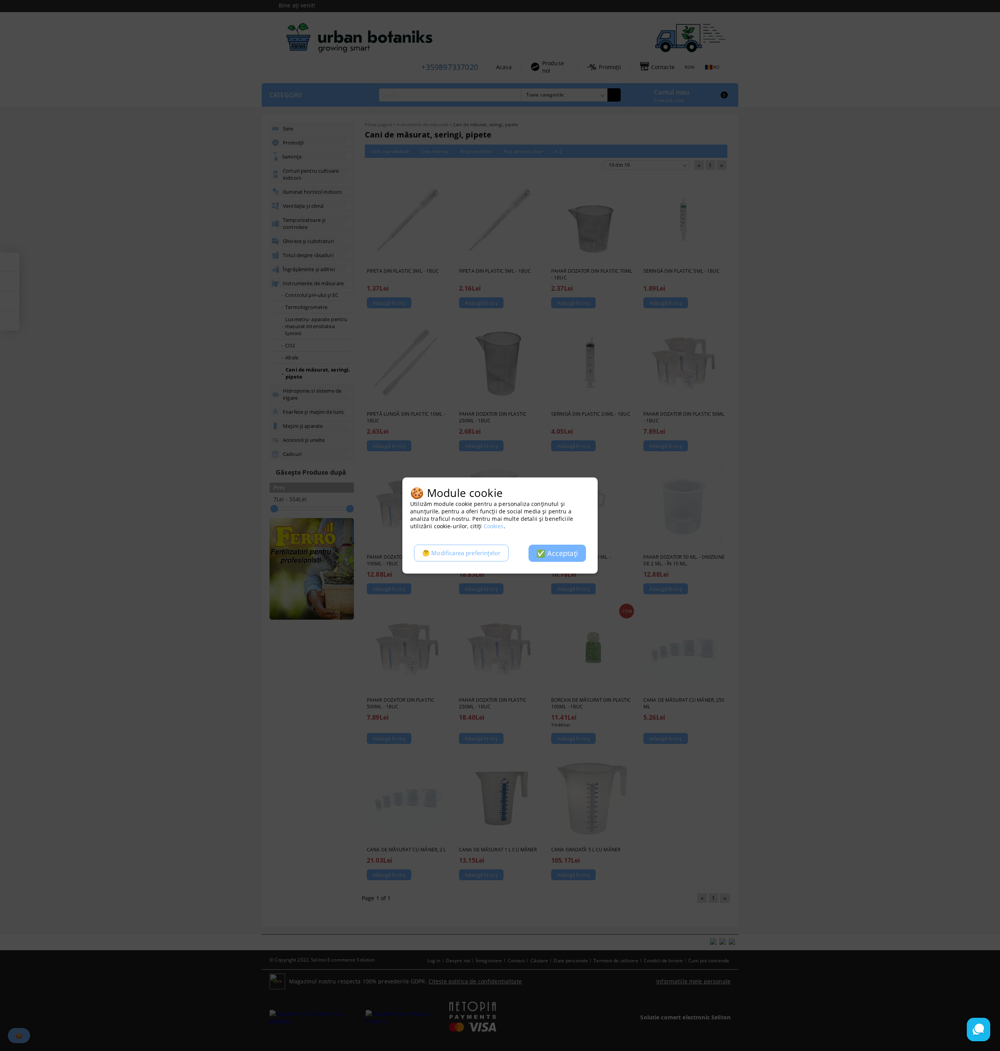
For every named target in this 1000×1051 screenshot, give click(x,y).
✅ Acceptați (557, 553)
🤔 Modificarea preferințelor (461, 553)
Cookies (494, 526)
